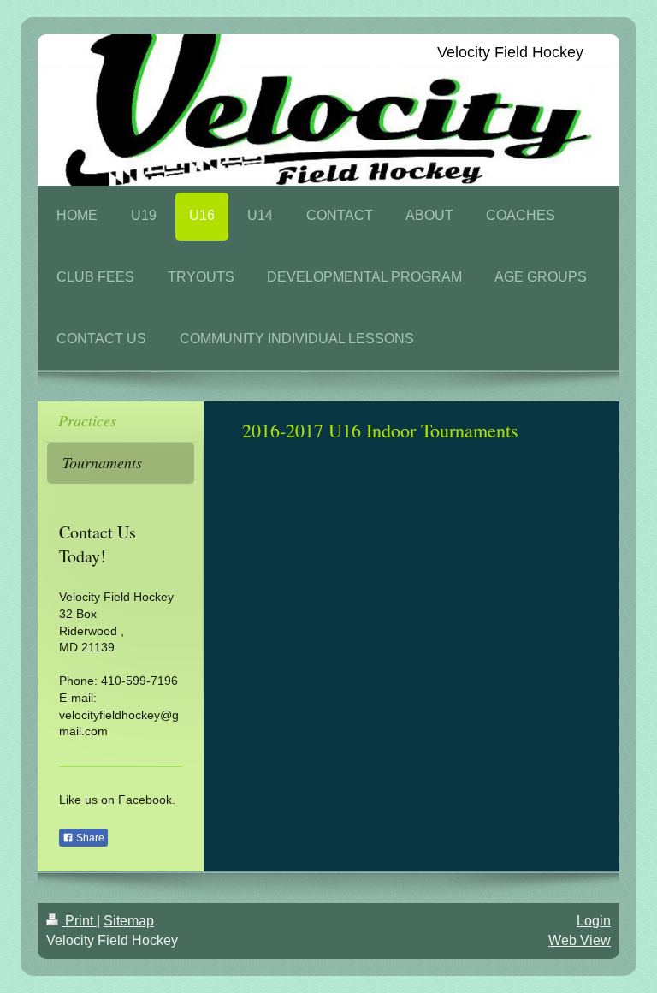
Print (79, 920)
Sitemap (129, 920)
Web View (579, 940)
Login (594, 920)
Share (89, 838)
